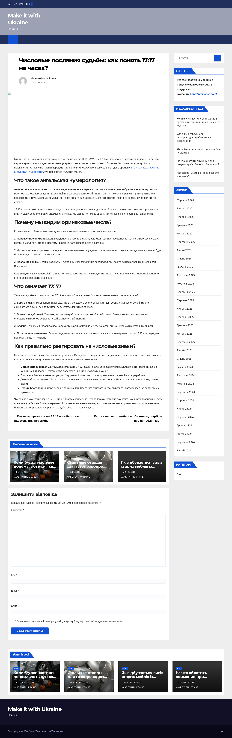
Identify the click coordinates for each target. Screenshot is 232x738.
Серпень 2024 (185, 400)
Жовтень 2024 (185, 383)
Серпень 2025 (185, 300)
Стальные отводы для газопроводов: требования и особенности (194, 137)
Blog (179, 474)
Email (15, 590)
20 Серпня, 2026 (79, 682)
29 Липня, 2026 (133, 682)
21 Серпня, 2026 (25, 682)
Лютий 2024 (184, 450)
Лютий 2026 (184, 250)
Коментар (17, 510)
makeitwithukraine (45, 78)
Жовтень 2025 (185, 283)
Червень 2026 (185, 217)
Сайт (14, 606)
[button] (222, 39)
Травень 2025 (185, 325)
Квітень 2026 (184, 233)
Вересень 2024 (186, 392)
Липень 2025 (184, 308)
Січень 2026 (184, 258)
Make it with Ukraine (34, 709)
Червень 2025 (185, 317)
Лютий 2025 (184, 350)
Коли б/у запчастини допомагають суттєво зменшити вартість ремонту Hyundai (198, 122)
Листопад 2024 (186, 375)
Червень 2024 (185, 417)
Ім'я (14, 575)
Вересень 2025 (186, 292)
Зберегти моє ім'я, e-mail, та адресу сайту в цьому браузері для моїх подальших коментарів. (69, 621)
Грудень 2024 (185, 367)
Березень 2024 (186, 442)
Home (220, 731)
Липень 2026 (184, 208)
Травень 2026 (185, 225)
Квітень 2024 (184, 434)
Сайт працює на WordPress (21, 731)
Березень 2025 (186, 342)
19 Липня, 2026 (187, 682)
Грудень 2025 (185, 267)
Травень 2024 (185, 425)
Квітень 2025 (184, 333)
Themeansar (57, 731)
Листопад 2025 (186, 275)
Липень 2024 (184, 408)
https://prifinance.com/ (203, 94)
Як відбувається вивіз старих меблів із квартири (141, 466)
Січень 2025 (184, 358)
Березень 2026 (186, 242)
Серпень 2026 (185, 200)
